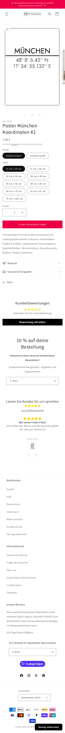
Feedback (12, 592)
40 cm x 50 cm (14, 183)
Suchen (11, 489)
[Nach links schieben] (25, 115)
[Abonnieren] (54, 381)
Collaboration (14, 585)
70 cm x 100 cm (14, 198)
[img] (32, 406)
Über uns (11, 570)
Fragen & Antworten (17, 562)
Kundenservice (14, 526)
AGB (9, 496)
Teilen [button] (9, 282)
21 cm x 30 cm (38, 168)
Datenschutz (13, 504)
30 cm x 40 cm (38, 176)
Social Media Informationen (21, 577)
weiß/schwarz (14, 155)
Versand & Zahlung (17, 555)
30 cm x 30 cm (14, 176)
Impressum (13, 511)
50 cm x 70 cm (14, 191)
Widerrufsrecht (15, 519)
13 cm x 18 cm (14, 168)
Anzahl (5, 206)
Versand (14, 144)
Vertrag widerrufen (17, 534)
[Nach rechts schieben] (40, 115)
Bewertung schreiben (32, 322)
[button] (6, 14)
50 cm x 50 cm (38, 183)
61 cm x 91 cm (38, 191)
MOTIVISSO (27, 727)
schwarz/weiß (38, 155)
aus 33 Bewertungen (32, 410)
